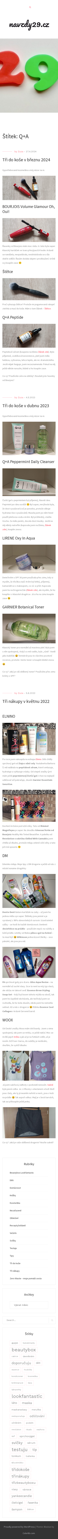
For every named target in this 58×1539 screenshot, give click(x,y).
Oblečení (14, 1218)
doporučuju (21, 1363)
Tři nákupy (15, 1270)
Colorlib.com (29, 1533)
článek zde (43, 351)
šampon (17, 1509)
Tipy (12, 1255)
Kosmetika (15, 1202)
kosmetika (33, 1376)
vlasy (15, 1489)
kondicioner (17, 1376)
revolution (16, 1429)
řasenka (33, 1502)
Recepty (14, 1225)
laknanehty (16, 1390)
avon (15, 1343)
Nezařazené (15, 1210)
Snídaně (22, 1225)
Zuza (20, 151)
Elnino (38, 759)
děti (38, 1362)
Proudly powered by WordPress (19, 1526)
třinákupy (20, 1476)
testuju (20, 1449)
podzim (29, 1423)
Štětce (47, 308)
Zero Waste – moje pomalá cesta (26, 1278)
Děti (12, 1180)
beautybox (24, 1349)
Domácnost (15, 1187)
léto (14, 1402)
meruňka (36, 1409)
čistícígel (17, 1502)
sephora (40, 1429)
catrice (15, 1356)
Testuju (13, 1248)
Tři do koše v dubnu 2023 (25, 405)
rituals (29, 1429)
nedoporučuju (18, 1416)
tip (34, 1450)
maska (27, 1403)
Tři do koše (15, 1263)
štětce (30, 1509)
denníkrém (28, 1356)
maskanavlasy (19, 1409)
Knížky (13, 1195)
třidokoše (20, 1469)
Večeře (13, 1233)
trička (16, 1036)
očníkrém (16, 1423)
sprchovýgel (27, 1436)
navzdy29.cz (29, 24)
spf (13, 1436)
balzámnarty (29, 1343)
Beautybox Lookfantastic (22, 1172)
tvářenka (30, 1456)
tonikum (16, 1456)
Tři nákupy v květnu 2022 (25, 701)
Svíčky (13, 1240)
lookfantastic (27, 1396)
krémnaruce (17, 1383)
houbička (28, 1370)
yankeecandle (22, 1496)
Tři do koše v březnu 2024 (26, 160)
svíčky (17, 1442)
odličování (37, 1416)
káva (30, 1383)
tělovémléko (17, 1463)
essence (15, 1370)
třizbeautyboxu (24, 1483)
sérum (31, 1442)
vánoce (27, 1489)
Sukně (50, 1084)
